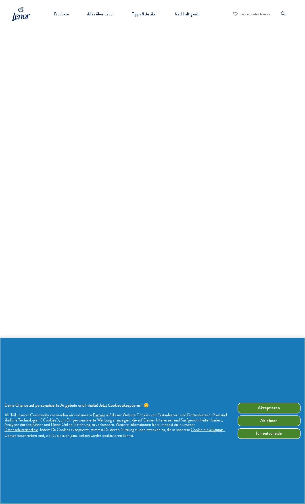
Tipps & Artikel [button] (144, 14)
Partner (99, 415)
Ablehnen (269, 421)
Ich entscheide (269, 433)
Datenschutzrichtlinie (21, 430)
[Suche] (283, 13)
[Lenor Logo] (22, 14)
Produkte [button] (61, 14)
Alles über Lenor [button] (100, 14)
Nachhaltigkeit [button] (187, 14)
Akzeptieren (269, 408)
